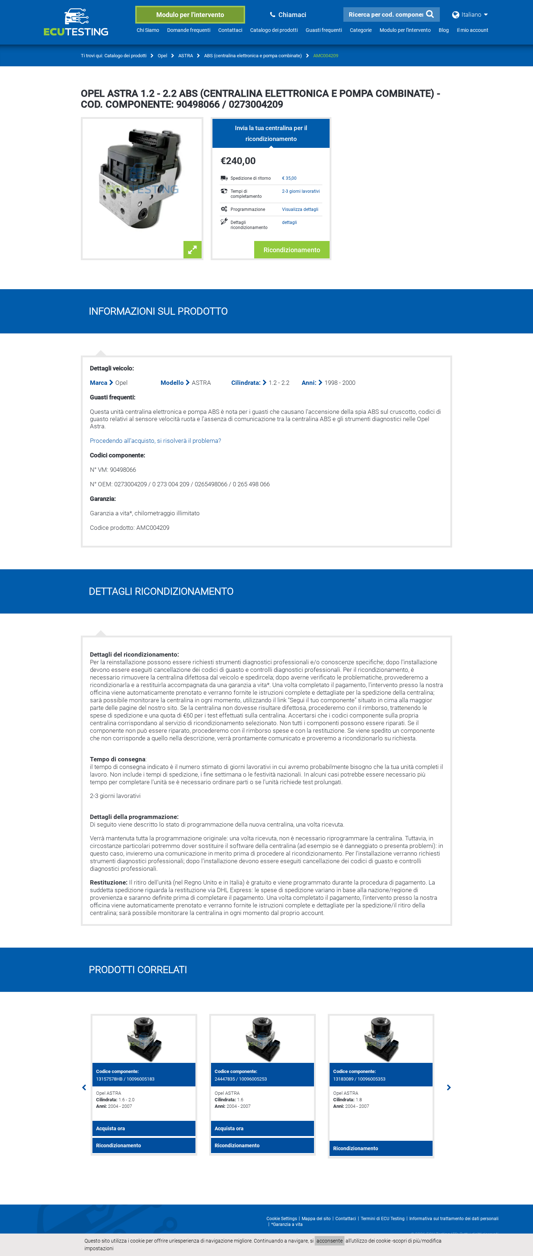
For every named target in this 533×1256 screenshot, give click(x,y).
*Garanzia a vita (287, 1224)
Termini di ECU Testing (383, 1218)
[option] (148, 1085)
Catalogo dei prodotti (274, 30)
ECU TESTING (85, 27)
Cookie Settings (281, 1218)
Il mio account (472, 30)
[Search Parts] (429, 14)
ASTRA (185, 55)
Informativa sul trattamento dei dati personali (454, 1218)
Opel (162, 55)
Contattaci (230, 30)
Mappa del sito (316, 1218)
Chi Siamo (148, 30)
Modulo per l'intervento (190, 14)
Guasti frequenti (324, 30)
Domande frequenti (188, 30)
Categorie (361, 30)
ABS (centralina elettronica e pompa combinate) (253, 55)
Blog (444, 30)
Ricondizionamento (292, 250)
